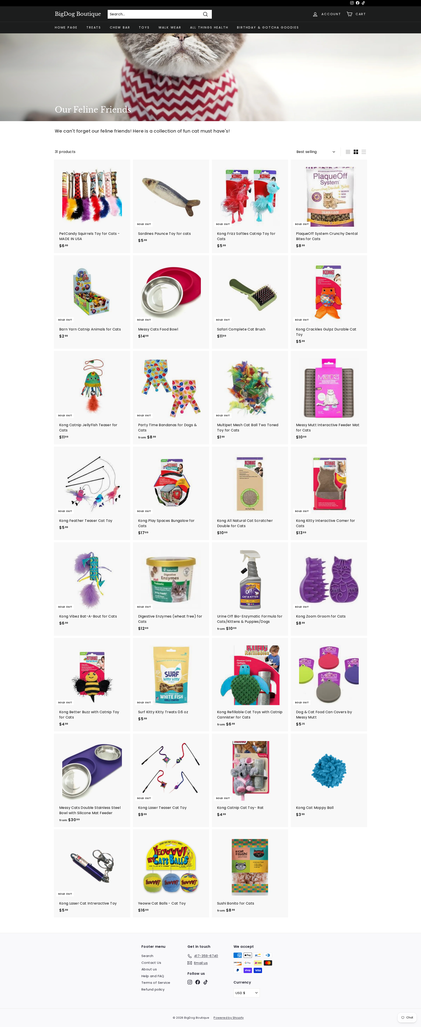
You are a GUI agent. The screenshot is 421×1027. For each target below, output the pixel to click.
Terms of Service (155, 982)
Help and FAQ (152, 976)
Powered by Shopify (229, 1018)
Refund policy (152, 989)
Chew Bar (120, 27)
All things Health (209, 27)
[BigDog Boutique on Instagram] (189, 982)
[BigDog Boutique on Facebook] (197, 982)
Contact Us (151, 962)
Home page (66, 27)
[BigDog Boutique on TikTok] (205, 982)
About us (149, 969)
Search (147, 955)
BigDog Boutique (78, 14)
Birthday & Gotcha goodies (268, 27)
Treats (93, 27)
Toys (144, 27)
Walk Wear (170, 27)
